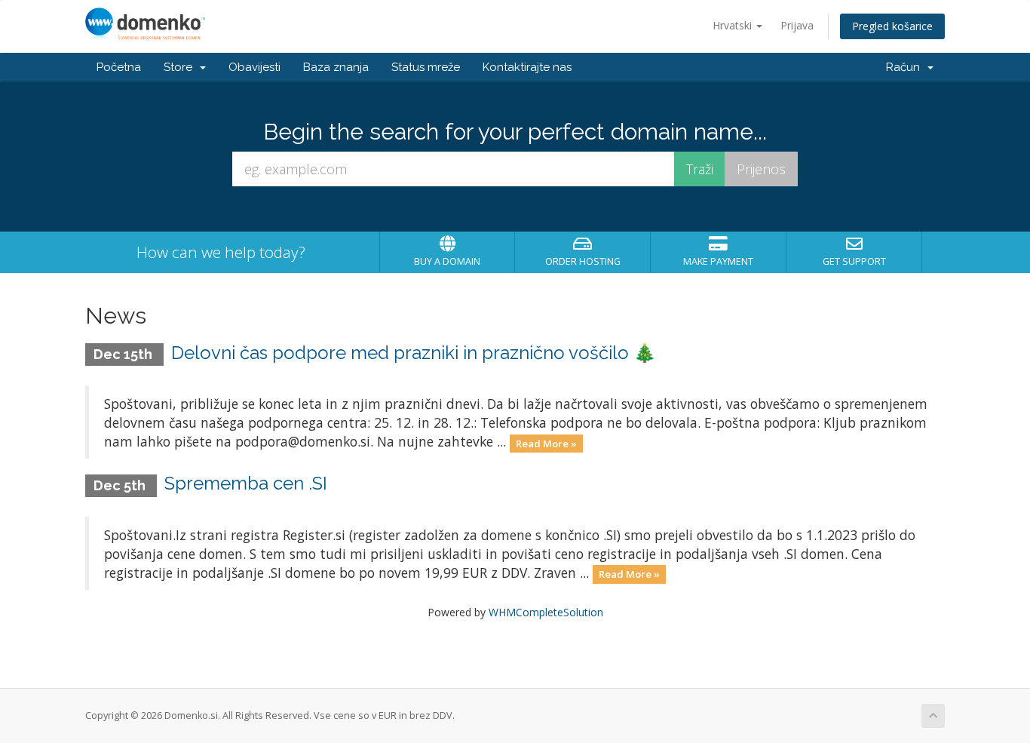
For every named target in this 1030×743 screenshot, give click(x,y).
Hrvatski (734, 25)
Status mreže (425, 67)
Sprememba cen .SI (245, 483)
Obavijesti (254, 67)
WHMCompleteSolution (546, 612)
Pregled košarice (892, 26)
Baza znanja (336, 67)
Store (181, 67)
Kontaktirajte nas (527, 67)
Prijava (797, 25)
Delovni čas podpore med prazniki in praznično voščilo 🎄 (413, 353)
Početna (119, 67)
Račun (906, 67)
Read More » (546, 443)
